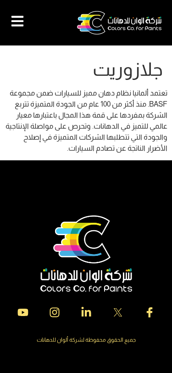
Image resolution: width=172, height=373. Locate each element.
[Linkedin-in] (86, 312)
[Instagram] (54, 312)
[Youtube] (22, 312)
